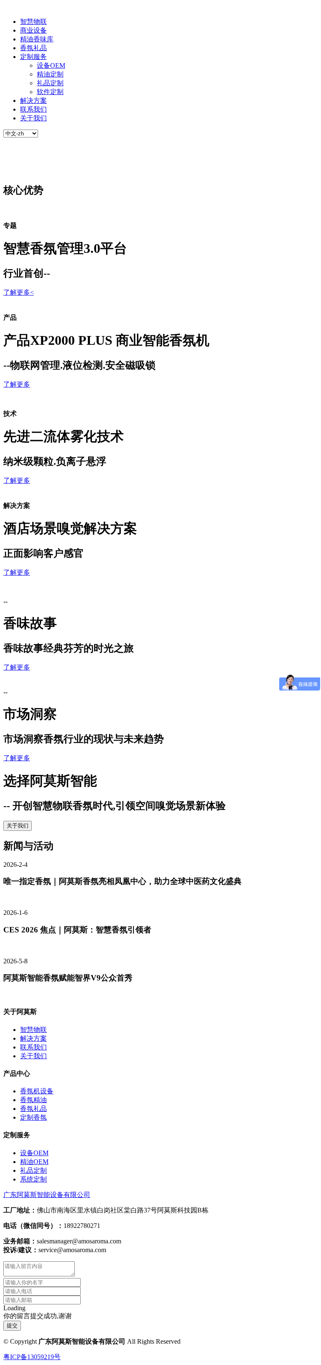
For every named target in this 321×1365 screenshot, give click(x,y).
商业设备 (33, 30)
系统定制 (33, 1179)
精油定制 (50, 74)
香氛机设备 (37, 1091)
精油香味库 (37, 39)
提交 (12, 1325)
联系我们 (33, 109)
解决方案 (33, 100)
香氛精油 (33, 1099)
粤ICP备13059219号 (32, 1356)
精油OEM (34, 1161)
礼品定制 (50, 83)
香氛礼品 (33, 47)
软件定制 (50, 91)
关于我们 (33, 118)
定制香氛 (33, 1117)
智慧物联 (33, 21)
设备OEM (51, 65)
